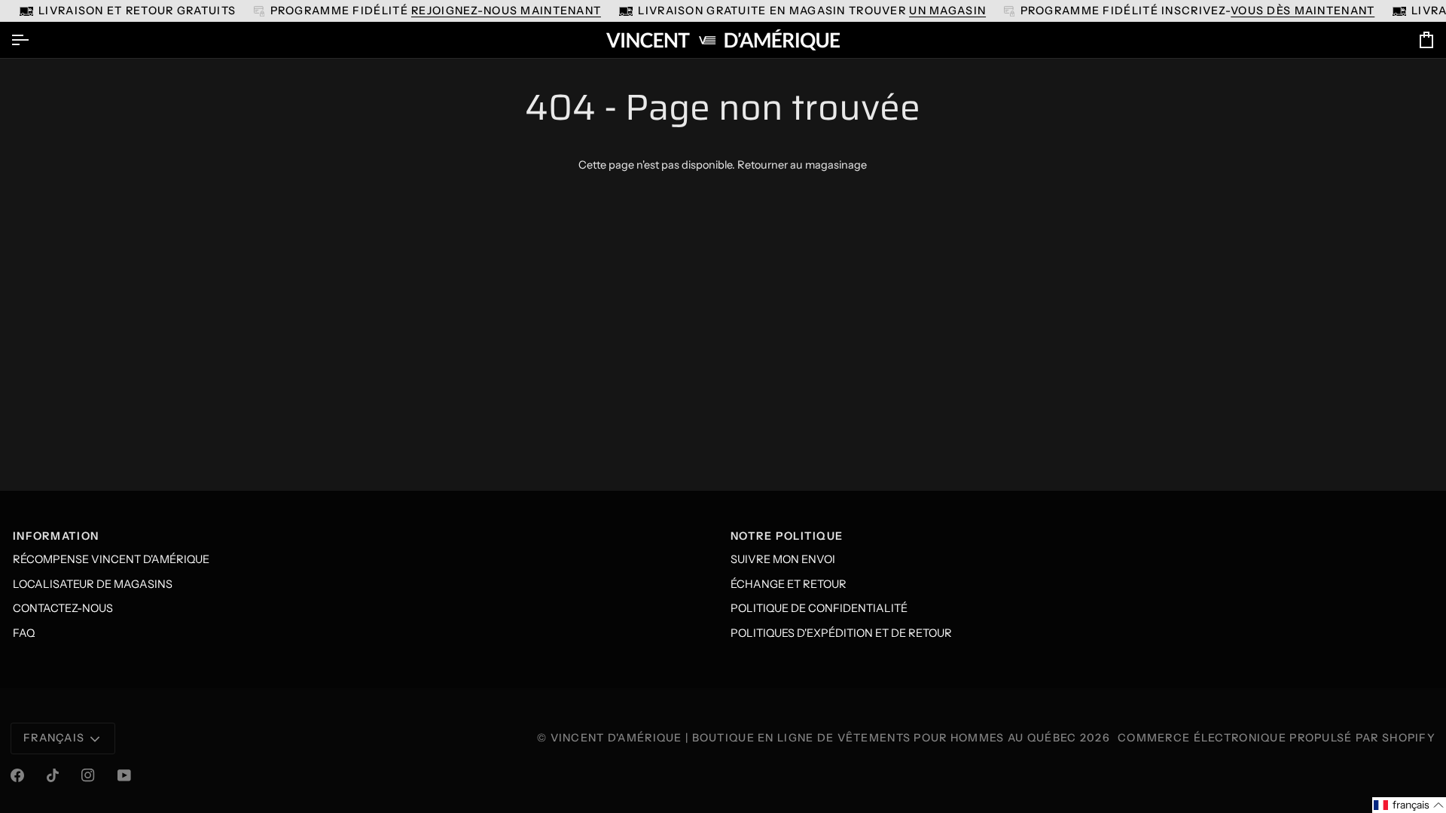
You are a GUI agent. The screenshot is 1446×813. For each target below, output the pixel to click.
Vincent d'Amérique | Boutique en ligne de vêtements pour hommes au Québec (814, 737)
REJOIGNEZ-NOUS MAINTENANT (506, 10)
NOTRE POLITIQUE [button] (787, 536)
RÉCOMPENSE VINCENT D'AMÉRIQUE (111, 559)
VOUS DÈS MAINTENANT (1302, 10)
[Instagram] (88, 775)
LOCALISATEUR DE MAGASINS (92, 584)
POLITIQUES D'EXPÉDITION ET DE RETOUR (841, 633)
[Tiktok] (53, 775)
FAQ (24, 633)
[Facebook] (17, 775)
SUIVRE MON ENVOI (783, 559)
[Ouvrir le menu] (33, 40)
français (53, 737)
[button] (1409, 805)
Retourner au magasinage (802, 165)
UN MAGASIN (947, 10)
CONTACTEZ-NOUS (63, 608)
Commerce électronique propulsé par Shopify (1276, 737)
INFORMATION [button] (56, 536)
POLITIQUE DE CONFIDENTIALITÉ (819, 608)
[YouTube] (124, 775)
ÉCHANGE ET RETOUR (789, 584)
